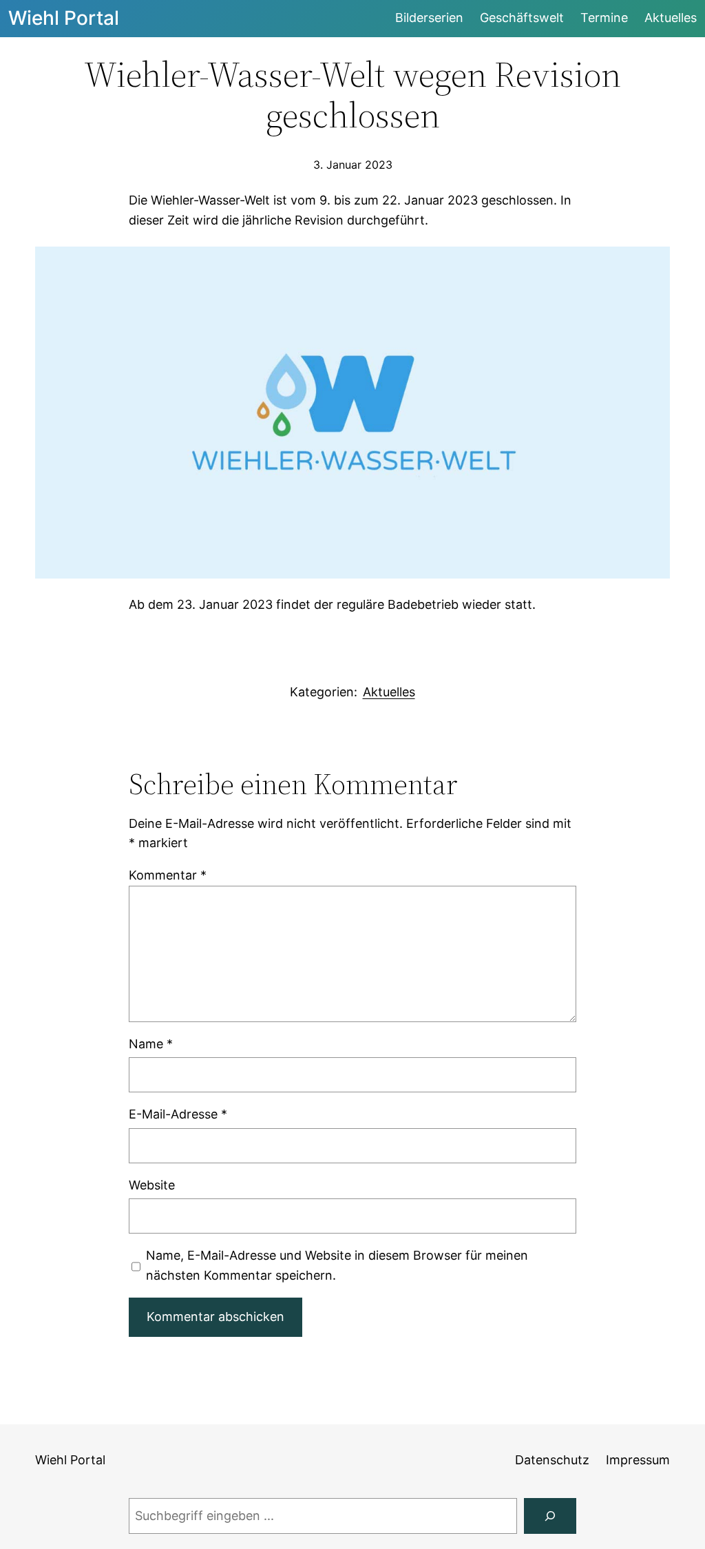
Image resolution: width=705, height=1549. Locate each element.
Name (151, 1044)
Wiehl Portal (63, 18)
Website (152, 1185)
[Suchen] (550, 1516)
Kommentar (168, 875)
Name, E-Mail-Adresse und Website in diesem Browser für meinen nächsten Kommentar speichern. (337, 1265)
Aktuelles (389, 692)
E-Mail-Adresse (178, 1114)
